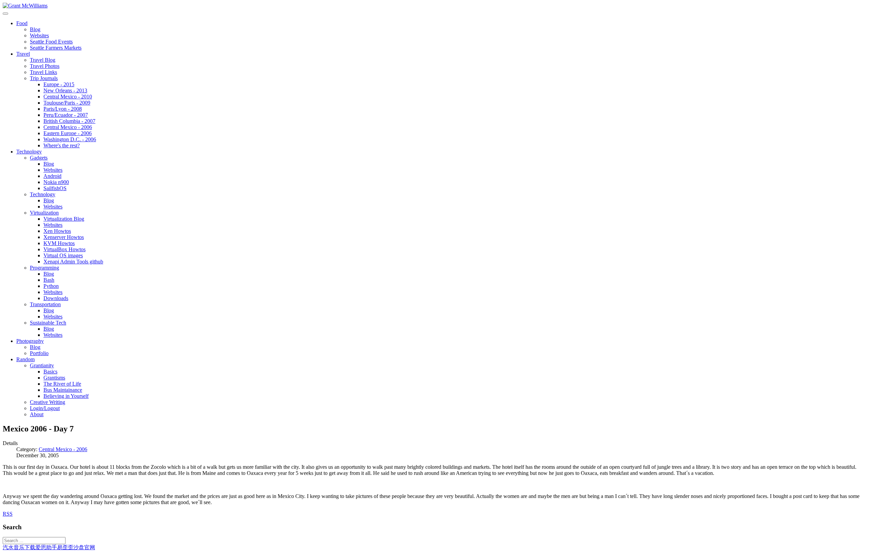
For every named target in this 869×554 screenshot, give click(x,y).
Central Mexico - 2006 (63, 449)
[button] (21, 23)
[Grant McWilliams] (25, 5)
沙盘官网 (84, 547)
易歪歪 (65, 547)
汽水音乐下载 (19, 547)
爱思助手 (46, 547)
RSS (8, 514)
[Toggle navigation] (5, 14)
